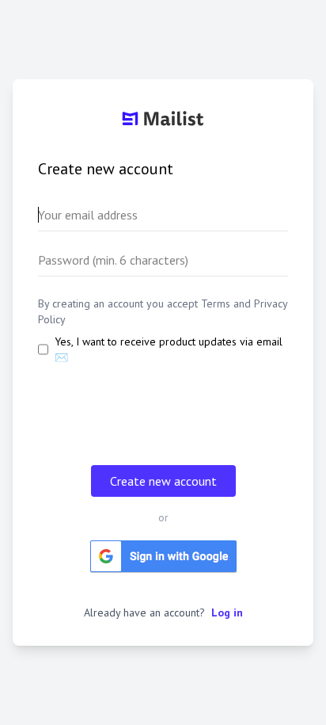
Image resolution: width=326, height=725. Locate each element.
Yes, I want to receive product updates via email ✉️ (168, 349)
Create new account (163, 481)
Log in (227, 612)
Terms (215, 303)
